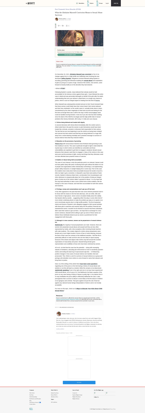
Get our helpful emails (70, 54)
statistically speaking (62, 270)
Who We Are (32, 393)
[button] (69, 18)
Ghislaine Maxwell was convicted (80, 74)
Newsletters (81, 3)
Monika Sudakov (62, 18)
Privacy (111, 409)
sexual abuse (88, 80)
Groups (101, 3)
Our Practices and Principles (35, 398)
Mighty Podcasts (75, 398)
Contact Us (74, 393)
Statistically (59, 225)
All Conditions (54, 402)
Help (30, 400)
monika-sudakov (60, 329)
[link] (30, 3)
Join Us (116, 3)
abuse (95, 112)
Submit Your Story (55, 393)
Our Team (31, 394)
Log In (107, 3)
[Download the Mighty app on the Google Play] (111, 393)
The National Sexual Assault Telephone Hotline (83, 65)
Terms (114, 409)
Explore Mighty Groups (77, 394)
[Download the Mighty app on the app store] (99, 393)
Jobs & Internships (33, 396)
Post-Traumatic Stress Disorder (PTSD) (68, 9)
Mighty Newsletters (76, 396)
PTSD (62, 88)
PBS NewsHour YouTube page (67, 307)
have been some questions (88, 264)
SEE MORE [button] (79, 382)
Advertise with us (54, 396)
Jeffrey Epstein (66, 78)
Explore (91, 3)
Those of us (59, 143)
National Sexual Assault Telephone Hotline (67, 299)
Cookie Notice (32, 404)
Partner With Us (54, 394)
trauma (97, 100)
